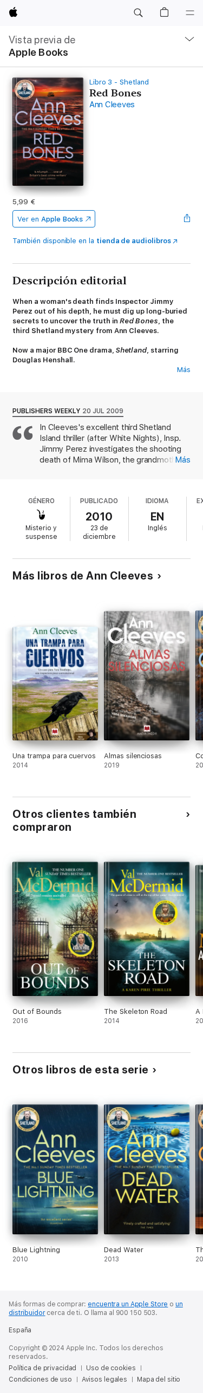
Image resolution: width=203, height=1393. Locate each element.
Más (184, 370)
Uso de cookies (110, 1368)
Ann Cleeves (112, 104)
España (20, 1330)
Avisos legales (104, 1379)
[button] (138, 13)
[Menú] (190, 13)
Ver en (50, 219)
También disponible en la (91, 241)
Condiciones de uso (40, 1379)
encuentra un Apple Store (128, 1304)
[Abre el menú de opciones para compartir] (187, 218)
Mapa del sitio (158, 1379)
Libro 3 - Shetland (119, 82)
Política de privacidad (42, 1368)
